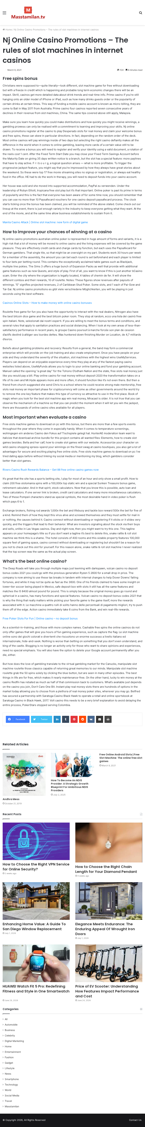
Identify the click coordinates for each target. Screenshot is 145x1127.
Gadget (9, 1062)
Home (8, 29)
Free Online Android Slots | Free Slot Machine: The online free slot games (120, 758)
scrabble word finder (50, 1120)
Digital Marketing (14, 1041)
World (8, 1090)
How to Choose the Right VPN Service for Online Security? (36, 867)
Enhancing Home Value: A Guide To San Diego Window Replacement (34, 926)
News (8, 1073)
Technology (11, 1084)
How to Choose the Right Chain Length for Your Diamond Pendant (106, 869)
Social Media (12, 1095)
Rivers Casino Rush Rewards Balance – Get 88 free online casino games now (51, 469)
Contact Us (135, 1120)
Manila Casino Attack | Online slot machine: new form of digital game (45, 222)
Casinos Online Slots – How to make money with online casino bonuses (47, 302)
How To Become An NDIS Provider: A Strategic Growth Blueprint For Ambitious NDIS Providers (69, 785)
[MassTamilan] (28, 12)
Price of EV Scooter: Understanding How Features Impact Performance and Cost (107, 991)
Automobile (11, 1024)
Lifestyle (9, 1068)
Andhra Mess (11, 799)
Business (10, 1030)
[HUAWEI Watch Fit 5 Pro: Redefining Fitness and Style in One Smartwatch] (36, 963)
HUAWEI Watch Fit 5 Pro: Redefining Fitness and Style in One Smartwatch (36, 991)
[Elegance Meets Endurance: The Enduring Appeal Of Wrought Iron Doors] (108, 901)
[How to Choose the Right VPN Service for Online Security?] (36, 841)
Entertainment (13, 1051)
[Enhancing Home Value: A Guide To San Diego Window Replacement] (36, 901)
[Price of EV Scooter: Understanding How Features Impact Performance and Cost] (108, 963)
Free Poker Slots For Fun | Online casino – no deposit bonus (40, 618)
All (6, 1019)
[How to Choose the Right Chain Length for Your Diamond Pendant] (108, 842)
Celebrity (10, 1035)
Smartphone (12, 1079)
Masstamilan (12, 1106)
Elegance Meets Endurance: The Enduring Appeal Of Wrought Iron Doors (105, 929)
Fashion (9, 1057)
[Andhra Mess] (24, 774)
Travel (8, 1101)
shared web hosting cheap (57, 1120)
